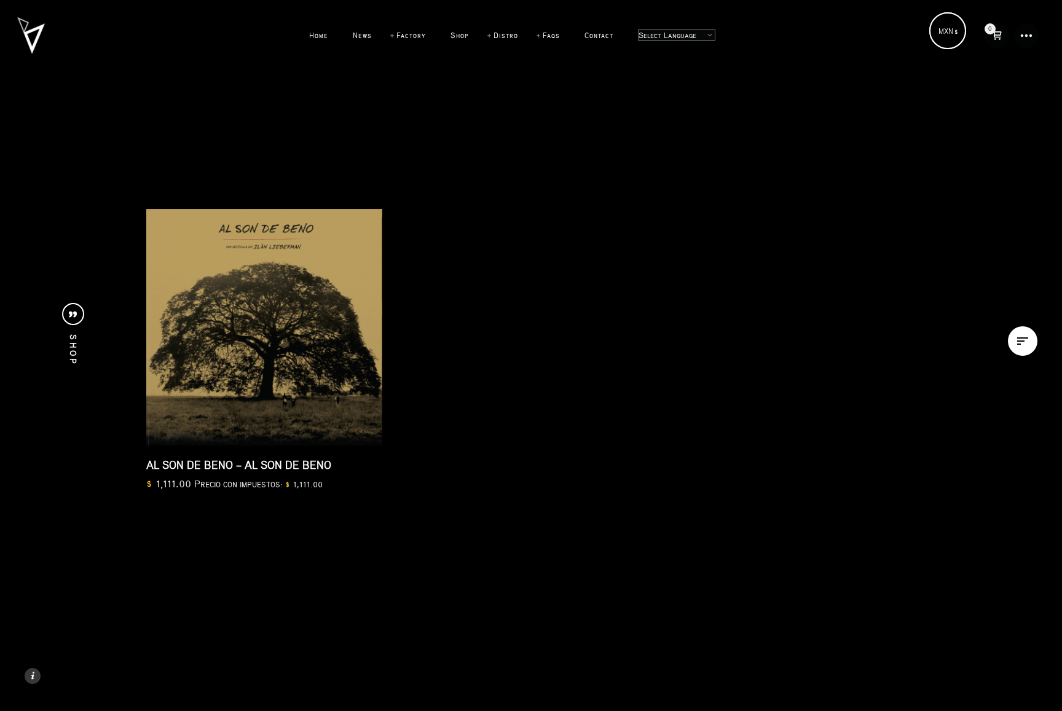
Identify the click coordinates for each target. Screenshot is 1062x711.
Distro (506, 35)
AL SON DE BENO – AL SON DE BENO (238, 464)
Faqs (551, 35)
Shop (459, 35)
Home (318, 35)
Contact (598, 35)
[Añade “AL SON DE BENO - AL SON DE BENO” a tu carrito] (356, 419)
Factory (411, 35)
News (362, 35)
